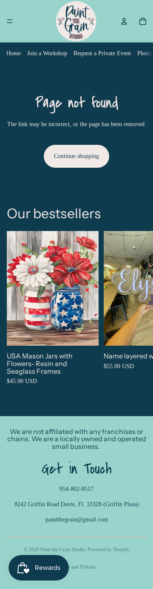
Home (13, 53)
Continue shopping (76, 156)
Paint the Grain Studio (62, 549)
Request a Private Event (102, 53)
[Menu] (10, 21)
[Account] (124, 21)
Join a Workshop (47, 53)
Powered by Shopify (108, 549)
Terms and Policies (77, 567)
